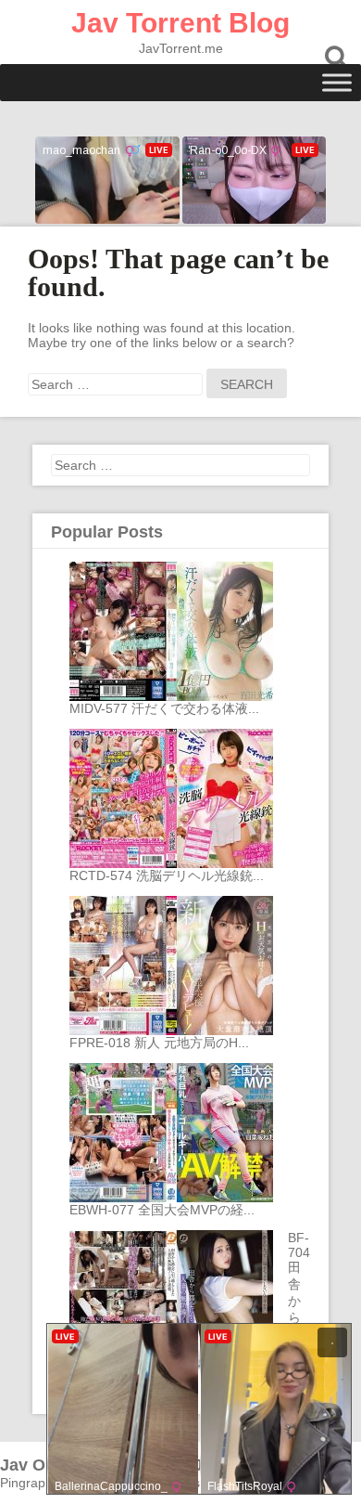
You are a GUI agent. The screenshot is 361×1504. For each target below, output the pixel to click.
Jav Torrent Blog (180, 22)
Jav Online (42, 1465)
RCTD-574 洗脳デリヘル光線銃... (166, 875)
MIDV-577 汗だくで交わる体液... (164, 708)
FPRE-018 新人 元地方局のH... (159, 1042)
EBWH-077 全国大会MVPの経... (162, 1209)
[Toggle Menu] (337, 82)
